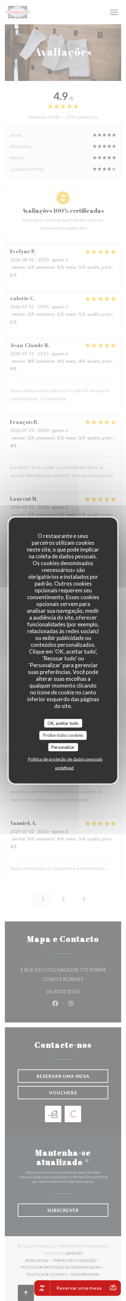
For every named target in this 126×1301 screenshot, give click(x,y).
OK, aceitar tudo (63, 722)
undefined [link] (64, 767)
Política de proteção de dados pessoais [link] (65, 759)
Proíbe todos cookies (63, 735)
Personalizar (63, 746)
